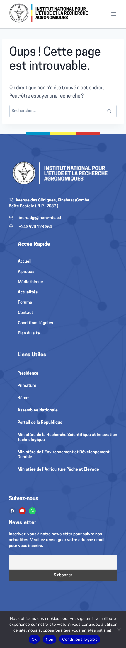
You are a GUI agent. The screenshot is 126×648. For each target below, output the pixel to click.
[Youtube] (22, 510)
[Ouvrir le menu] (113, 14)
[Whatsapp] (32, 510)
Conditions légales (79, 639)
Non (50, 639)
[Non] (119, 629)
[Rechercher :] (63, 111)
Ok (34, 639)
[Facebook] (12, 510)
